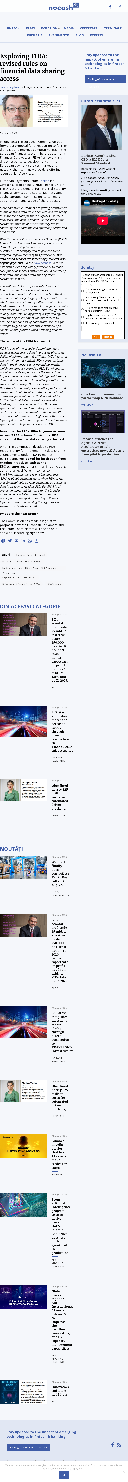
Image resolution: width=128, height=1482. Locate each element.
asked (45, 181)
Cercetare (89, 28)
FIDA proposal (43, 263)
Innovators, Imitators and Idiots (61, 1390)
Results (108, 336)
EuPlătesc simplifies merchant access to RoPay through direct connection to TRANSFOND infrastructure (63, 731)
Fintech (13, 28)
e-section (49, 28)
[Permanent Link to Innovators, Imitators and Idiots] (23, 1402)
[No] (124, 1471)
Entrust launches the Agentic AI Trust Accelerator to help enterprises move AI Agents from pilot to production (102, 446)
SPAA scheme (55, 583)
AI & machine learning (58, 1263)
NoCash (4, 87)
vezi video (87, 405)
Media (69, 28)
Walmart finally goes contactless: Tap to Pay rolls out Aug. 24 (61, 873)
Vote (96, 336)
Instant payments (58, 759)
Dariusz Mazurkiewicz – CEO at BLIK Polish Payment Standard (100, 159)
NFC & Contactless (60, 893)
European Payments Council (30, 554)
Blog (79, 35)
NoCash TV (91, 354)
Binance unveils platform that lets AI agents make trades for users (59, 1154)
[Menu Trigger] (107, 7)
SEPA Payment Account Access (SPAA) (21, 583)
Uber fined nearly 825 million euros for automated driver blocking (60, 797)
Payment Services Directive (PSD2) (19, 577)
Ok (64, 1475)
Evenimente (59, 35)
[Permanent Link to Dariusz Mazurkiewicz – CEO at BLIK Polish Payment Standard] (101, 152)
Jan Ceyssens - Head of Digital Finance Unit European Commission (29, 569)
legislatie (33, 35)
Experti (96, 35)
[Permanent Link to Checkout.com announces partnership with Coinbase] (103, 390)
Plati (30, 28)
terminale (113, 28)
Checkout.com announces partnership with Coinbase (102, 396)
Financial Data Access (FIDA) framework (22, 561)
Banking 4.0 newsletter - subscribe (101, 80)
